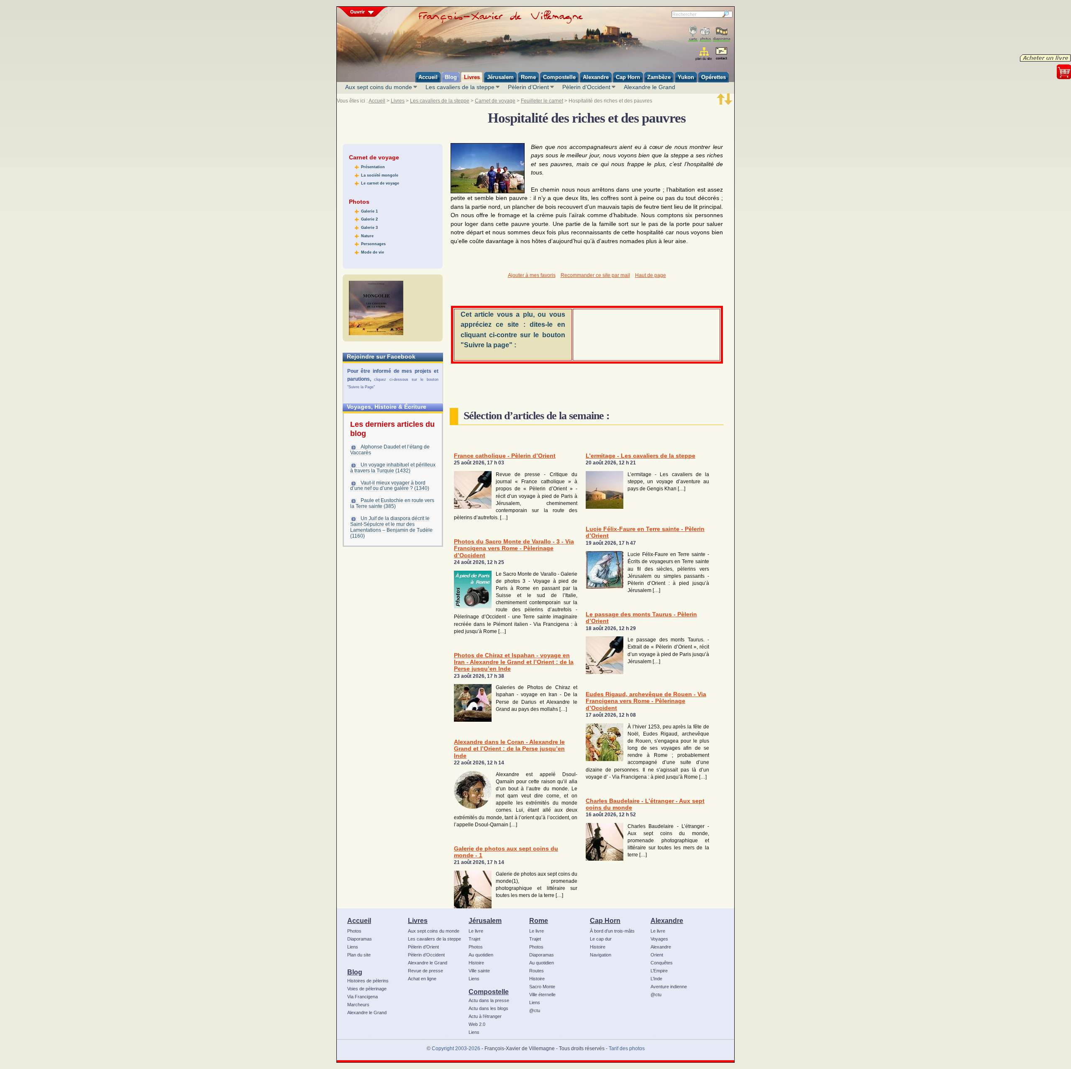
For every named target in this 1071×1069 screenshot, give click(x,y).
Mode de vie (372, 252)
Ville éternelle (542, 994)
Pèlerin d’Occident (586, 87)
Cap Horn (605, 920)
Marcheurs (358, 1004)
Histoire (476, 962)
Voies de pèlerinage (367, 988)
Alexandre (667, 920)
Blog (354, 972)
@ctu (534, 1010)
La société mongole (379, 175)
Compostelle (489, 991)
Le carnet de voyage (380, 183)
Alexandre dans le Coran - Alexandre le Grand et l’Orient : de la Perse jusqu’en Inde (509, 749)
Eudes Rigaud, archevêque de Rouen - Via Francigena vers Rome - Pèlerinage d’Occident (646, 701)
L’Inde (656, 978)
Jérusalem (485, 920)
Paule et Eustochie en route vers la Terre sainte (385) (392, 503)
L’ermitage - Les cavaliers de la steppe (640, 456)
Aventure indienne (669, 986)
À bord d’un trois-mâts (612, 930)
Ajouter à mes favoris (532, 275)
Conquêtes (662, 962)
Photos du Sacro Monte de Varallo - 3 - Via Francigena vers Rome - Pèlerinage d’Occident (514, 548)
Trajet (474, 938)
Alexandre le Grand (649, 87)
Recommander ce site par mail (595, 275)
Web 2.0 (477, 1024)
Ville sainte (479, 970)
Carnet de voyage (495, 101)
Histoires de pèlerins (368, 980)
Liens (352, 946)
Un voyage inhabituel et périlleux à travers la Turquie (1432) (393, 467)
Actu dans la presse (489, 1000)
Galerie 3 (369, 228)
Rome (538, 920)
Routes (536, 970)
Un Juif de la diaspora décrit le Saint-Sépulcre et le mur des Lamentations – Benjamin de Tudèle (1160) (391, 527)
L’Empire (659, 970)
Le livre (476, 930)
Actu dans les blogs (488, 1008)
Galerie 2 (369, 219)
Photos (354, 930)
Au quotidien (481, 954)
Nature (367, 236)
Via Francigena (362, 996)
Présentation (373, 167)
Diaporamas (359, 938)
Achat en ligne (422, 978)
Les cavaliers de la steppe (460, 87)
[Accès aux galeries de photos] (705, 34)
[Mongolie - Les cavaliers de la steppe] (376, 308)
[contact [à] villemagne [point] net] (721, 54)
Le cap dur (601, 938)
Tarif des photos (627, 1048)
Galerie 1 (369, 211)
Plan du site (359, 954)
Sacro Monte (542, 986)
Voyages (659, 938)
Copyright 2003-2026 (456, 1048)
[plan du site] (704, 53)
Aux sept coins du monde (378, 87)
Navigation (600, 954)
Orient (657, 954)
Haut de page (650, 275)
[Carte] (693, 34)
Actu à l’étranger (485, 1016)
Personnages (373, 244)
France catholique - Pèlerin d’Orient (505, 456)
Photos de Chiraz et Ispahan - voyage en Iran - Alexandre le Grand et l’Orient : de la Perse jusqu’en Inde (514, 662)
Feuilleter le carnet (542, 101)
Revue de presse (425, 970)
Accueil (377, 101)
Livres (398, 101)
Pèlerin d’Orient (528, 87)
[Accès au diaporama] (721, 34)
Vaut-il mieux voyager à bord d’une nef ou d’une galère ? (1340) (389, 485)
